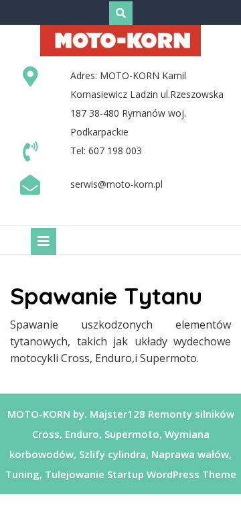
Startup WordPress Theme (171, 474)
